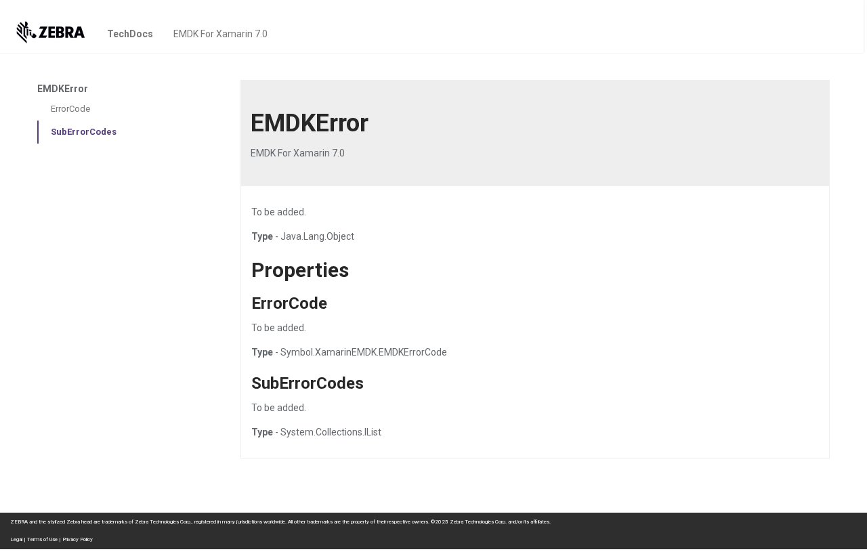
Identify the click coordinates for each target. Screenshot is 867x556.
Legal (16, 539)
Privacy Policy (77, 539)
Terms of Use (42, 539)
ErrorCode (70, 109)
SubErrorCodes (84, 132)
